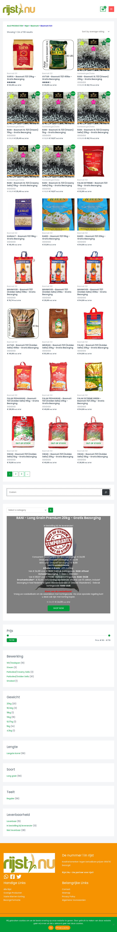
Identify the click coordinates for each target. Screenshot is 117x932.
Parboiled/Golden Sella (18, 676)
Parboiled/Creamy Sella (18, 672)
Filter (11, 640)
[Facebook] (12, 876)
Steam (10, 667)
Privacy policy (62, 928)
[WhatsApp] (6, 876)
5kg (8, 726)
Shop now (58, 608)
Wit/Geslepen (13, 663)
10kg (9, 717)
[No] (113, 924)
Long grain (12, 776)
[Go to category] (50, 510)
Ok (51, 928)
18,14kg (10, 708)
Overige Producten (13, 893)
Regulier (10, 798)
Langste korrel (13, 753)
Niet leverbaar (14, 830)
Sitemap (66, 893)
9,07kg (10, 721)
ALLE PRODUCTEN (15, 26)
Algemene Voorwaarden (74, 900)
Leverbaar (12, 821)
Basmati (35, 26)
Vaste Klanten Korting (14, 896)
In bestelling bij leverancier (19, 825)
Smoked (11, 681)
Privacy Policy (68, 896)
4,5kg (9, 730)
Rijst (27, 26)
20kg (9, 703)
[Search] (105, 492)
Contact (66, 889)
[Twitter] (18, 876)
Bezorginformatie (12, 900)
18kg (9, 712)
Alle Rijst (7, 889)
